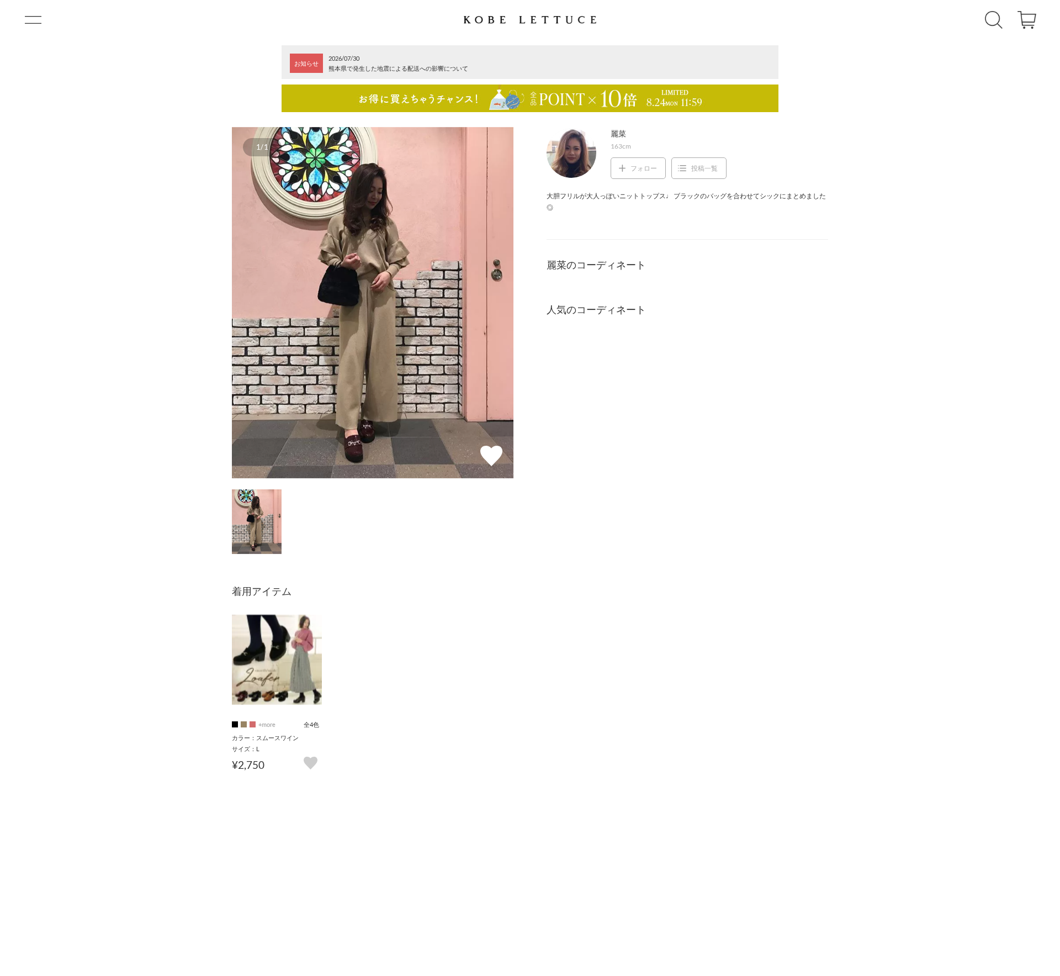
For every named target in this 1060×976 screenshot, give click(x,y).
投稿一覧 (704, 168)
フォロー (643, 168)
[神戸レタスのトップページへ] (530, 20)
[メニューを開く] (33, 20)
